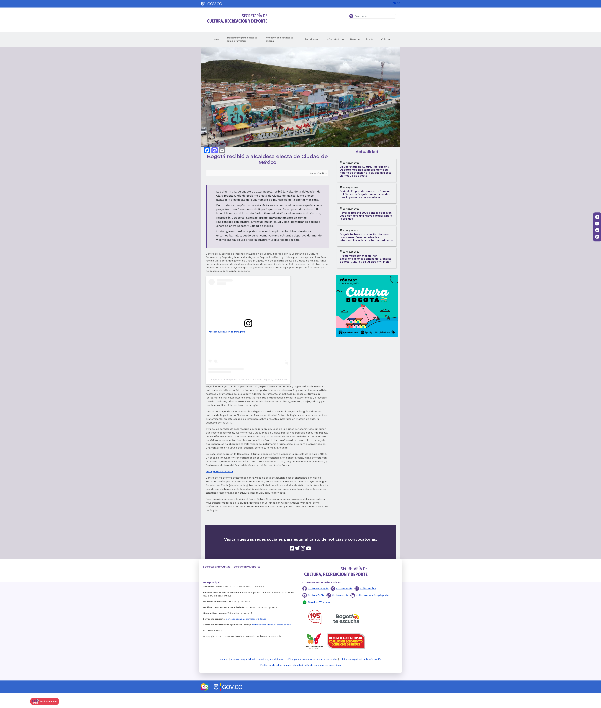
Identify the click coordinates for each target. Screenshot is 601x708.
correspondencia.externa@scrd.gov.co (246, 619)
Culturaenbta (340, 595)
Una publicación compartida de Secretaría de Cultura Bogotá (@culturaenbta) (248, 379)
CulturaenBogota (318, 588)
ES (398, 3)
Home (216, 39)
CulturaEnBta (316, 595)
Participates (311, 39)
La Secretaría (333, 39)
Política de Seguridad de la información (360, 659)
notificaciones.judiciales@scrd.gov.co (271, 624)
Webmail (224, 659)
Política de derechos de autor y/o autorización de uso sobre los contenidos (300, 665)
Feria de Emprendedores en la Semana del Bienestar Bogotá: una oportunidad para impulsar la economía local (365, 194)
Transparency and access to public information (242, 39)
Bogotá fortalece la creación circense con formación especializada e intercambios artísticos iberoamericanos (366, 237)
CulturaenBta (344, 588)
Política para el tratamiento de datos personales (311, 659)
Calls (383, 39)
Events (369, 39)
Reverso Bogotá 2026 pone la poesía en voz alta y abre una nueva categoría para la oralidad (366, 215)
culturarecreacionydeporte (372, 595)
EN (394, 3)
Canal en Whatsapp (319, 602)
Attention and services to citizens (279, 39)
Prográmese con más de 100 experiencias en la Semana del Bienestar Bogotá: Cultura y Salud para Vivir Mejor (366, 258)
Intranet (235, 659)
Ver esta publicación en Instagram (226, 331)
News (353, 39)
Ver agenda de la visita (219, 471)
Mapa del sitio (248, 659)
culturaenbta (368, 588)
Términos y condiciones (270, 659)
